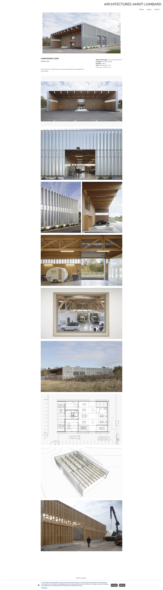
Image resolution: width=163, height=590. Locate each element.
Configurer (44, 588)
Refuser (122, 585)
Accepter (114, 585)
